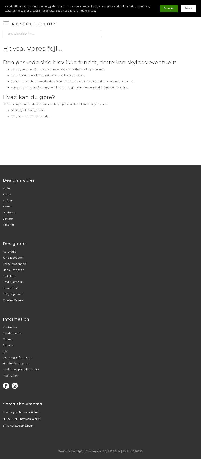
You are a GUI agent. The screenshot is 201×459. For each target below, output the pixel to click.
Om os (7, 339)
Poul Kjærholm (13, 282)
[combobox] (52, 33)
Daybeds (9, 212)
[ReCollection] (60, 24)
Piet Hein (9, 276)
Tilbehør (8, 224)
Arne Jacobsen (13, 257)
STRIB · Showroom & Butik (18, 425)
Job (5, 351)
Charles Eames (13, 300)
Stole (6, 188)
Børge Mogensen (14, 264)
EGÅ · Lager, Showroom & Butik (21, 412)
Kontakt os (10, 327)
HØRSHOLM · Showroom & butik (21, 419)
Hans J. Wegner (13, 270)
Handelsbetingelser (16, 363)
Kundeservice (12, 333)
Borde (7, 194)
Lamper (8, 218)
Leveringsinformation (17, 357)
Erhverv (8, 345)
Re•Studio (9, 251)
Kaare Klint (10, 288)
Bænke (7, 206)
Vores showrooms (22, 404)
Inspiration (10, 375)
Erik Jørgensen (13, 294)
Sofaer (7, 200)
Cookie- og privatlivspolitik (21, 369)
